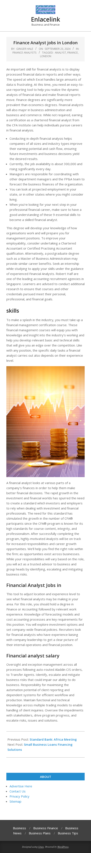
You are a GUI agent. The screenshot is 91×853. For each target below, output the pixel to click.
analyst (60, 52)
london (45, 56)
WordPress (63, 846)
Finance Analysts (24, 52)
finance (72, 52)
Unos (41, 846)
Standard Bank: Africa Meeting (53, 739)
